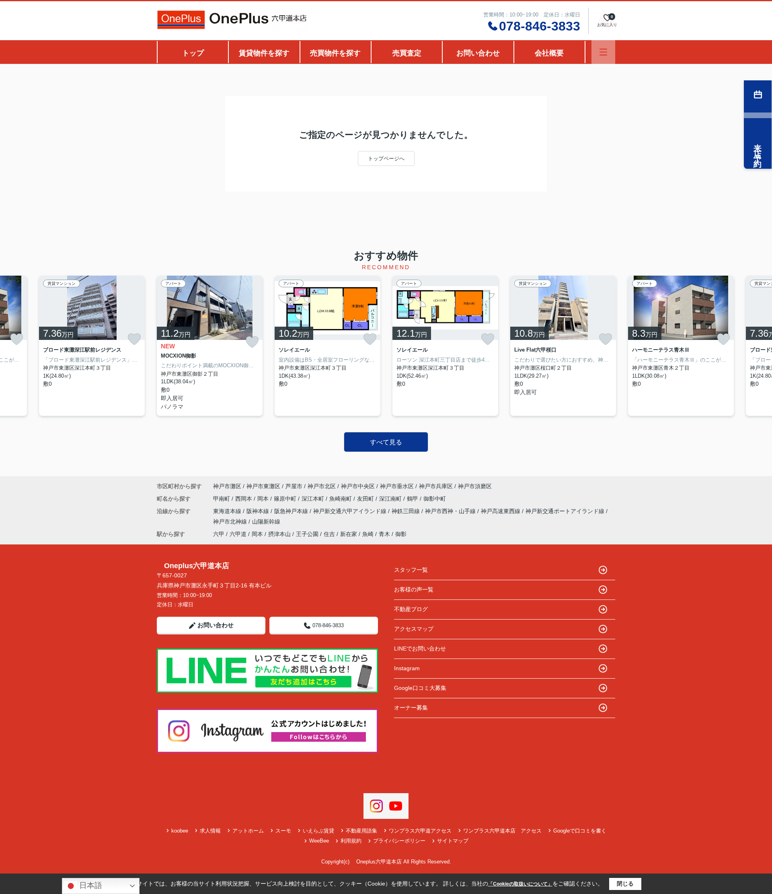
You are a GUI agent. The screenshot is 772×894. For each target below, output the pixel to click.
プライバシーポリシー (399, 841)
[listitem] (210, 346)
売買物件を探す (335, 53)
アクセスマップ (413, 629)
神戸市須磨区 (475, 486)
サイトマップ (452, 841)
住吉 (329, 534)
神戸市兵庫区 (436, 486)
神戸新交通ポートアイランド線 (566, 511)
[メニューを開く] (603, 52)
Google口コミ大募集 (420, 688)
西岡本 (244, 498)
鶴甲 (413, 498)
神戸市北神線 (230, 521)
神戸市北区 (322, 486)
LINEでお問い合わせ (420, 648)
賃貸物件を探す (264, 53)
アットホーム (248, 831)
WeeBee (319, 841)
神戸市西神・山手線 (451, 511)
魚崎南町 (341, 498)
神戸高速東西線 (501, 511)
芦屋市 (293, 486)
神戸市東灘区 (263, 486)
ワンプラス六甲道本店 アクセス (502, 831)
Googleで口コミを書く (579, 831)
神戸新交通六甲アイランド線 (350, 511)
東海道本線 (228, 511)
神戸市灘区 (227, 486)
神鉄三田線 (406, 511)
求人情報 (210, 831)
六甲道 (238, 534)
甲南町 (222, 498)
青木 (384, 534)
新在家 (348, 534)
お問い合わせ (478, 53)
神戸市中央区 (358, 486)
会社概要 (549, 53)
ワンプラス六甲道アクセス (420, 831)
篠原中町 (286, 498)
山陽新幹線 (266, 521)
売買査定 (406, 53)
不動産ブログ (411, 609)
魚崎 (368, 534)
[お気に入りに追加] (16, 339)
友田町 (366, 498)
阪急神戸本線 (292, 511)
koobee (179, 831)
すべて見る (386, 442)
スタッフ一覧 (411, 570)
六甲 (218, 534)
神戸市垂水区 (397, 486)
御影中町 (434, 498)
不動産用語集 (361, 831)
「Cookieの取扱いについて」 (520, 884)
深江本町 (314, 498)
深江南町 (391, 498)
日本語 (89, 885)
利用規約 (351, 841)
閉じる (625, 883)
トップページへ (386, 158)
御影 (401, 534)
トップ (193, 53)
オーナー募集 (411, 707)
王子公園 (307, 534)
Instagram (407, 668)
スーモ (283, 831)
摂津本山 (279, 534)
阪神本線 (258, 511)
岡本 (263, 498)
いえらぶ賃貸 (318, 831)
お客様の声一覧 (413, 589)
